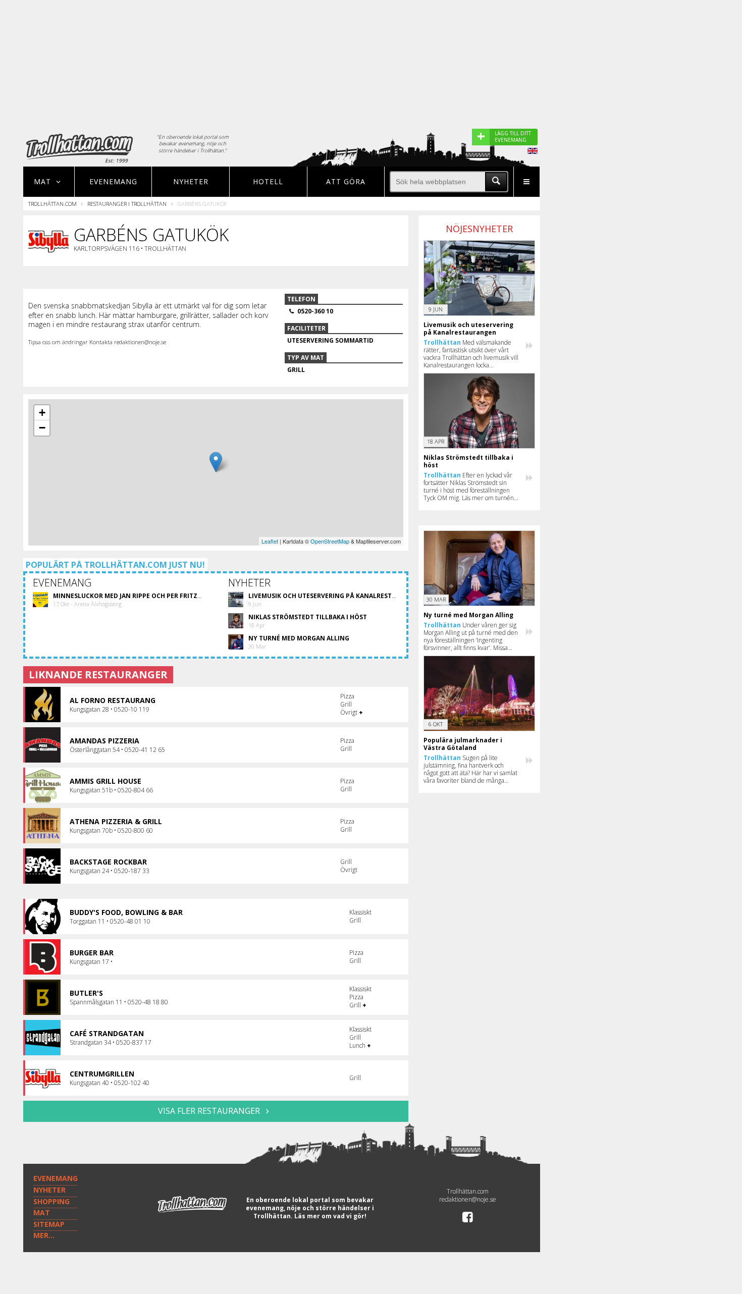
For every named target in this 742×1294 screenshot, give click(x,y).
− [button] (42, 427)
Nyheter (190, 181)
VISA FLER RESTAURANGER (210, 1110)
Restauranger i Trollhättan (127, 203)
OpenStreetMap (329, 541)
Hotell (268, 181)
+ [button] (42, 412)
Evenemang (113, 181)
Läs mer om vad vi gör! (330, 1216)
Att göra (345, 181)
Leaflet (269, 541)
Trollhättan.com (52, 203)
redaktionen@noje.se (467, 1199)
